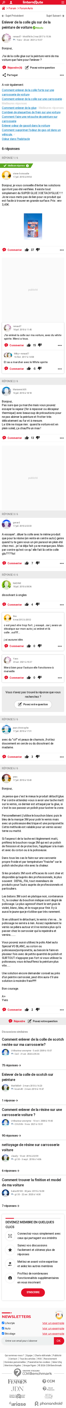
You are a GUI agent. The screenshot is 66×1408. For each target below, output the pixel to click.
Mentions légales (13, 1365)
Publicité (57, 1355)
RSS (40, 1359)
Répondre (19, 1021)
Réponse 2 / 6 (10, 381)
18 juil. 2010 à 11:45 (22, 329)
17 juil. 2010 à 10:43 (22, 780)
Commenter (14, 249)
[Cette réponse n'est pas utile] (37, 250)
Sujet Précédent (14, 15)
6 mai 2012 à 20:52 (22, 619)
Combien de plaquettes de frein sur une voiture (31, 112)
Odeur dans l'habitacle (16, 139)
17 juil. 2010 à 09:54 (22, 176)
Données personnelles (15, 1362)
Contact (13, 1359)
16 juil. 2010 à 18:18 (22, 393)
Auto (7, 1328)
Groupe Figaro (29, 1365)
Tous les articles (27, 1359)
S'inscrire (33, 1292)
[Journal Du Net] (17, 1389)
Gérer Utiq (57, 1362)
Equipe (29, 1355)
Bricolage (9, 1333)
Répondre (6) (14, 67)
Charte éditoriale (43, 1355)
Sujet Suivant (53, 15)
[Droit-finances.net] (48, 1389)
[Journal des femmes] (17, 1381)
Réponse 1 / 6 (10, 157)
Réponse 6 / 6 (10, 768)
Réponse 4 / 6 (10, 574)
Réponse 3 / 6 (10, 514)
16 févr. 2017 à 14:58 (24, 357)
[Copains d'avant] (17, 1396)
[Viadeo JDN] (48, 1396)
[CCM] (48, 1381)
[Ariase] (17, 1404)
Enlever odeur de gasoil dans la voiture (26, 125)
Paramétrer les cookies (39, 1362)
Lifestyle (9, 1323)
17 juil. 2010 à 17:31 (22, 731)
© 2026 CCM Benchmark (50, 1365)
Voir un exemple (53, 1323)
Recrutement (50, 1359)
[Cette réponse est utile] (26, 250)
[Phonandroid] (48, 1403)
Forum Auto (26, 8)
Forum (12, 8)
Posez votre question (42, 67)
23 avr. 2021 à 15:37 (32, 39)
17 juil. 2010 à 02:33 (22, 525)
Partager (12, 75)
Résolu (39, 27)
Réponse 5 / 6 (10, 719)
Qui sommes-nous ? (14, 1355)
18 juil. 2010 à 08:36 (22, 586)
